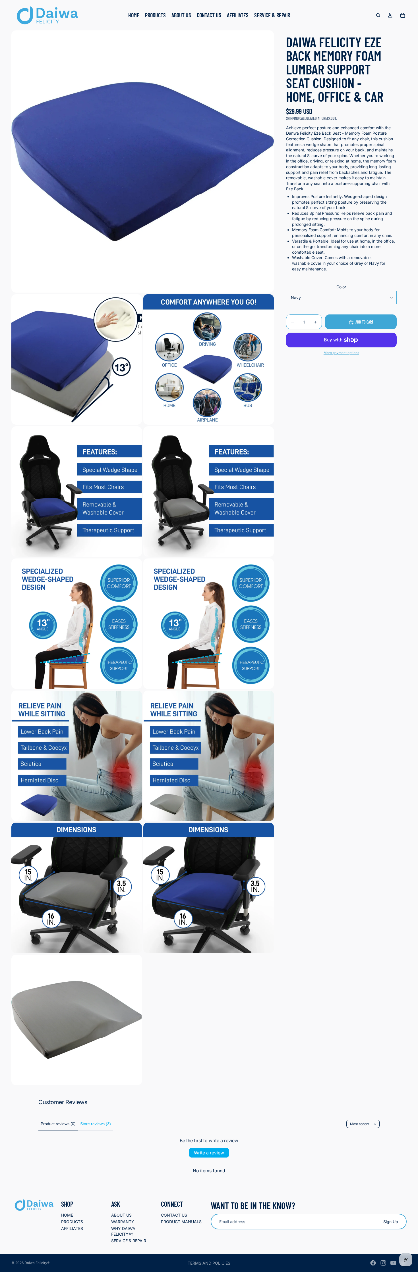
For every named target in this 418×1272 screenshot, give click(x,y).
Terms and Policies (209, 1263)
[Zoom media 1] (142, 161)
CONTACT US (174, 1215)
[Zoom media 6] (76, 623)
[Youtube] (393, 1263)
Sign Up (390, 1221)
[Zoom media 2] (76, 359)
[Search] (378, 15)
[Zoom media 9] (208, 756)
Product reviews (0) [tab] (58, 1123)
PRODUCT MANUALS (181, 1221)
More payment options (341, 353)
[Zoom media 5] (208, 491)
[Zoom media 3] (208, 359)
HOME (67, 1215)
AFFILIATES (72, 1228)
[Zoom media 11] (208, 888)
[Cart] (402, 15)
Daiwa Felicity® (36, 1263)
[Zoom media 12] (76, 1020)
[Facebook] (373, 1263)
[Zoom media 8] (76, 756)
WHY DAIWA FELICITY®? (123, 1231)
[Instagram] (383, 1263)
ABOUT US (121, 1215)
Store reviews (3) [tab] (95, 1123)
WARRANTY (122, 1221)
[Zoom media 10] (76, 888)
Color (341, 286)
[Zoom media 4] (76, 491)
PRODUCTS (72, 1221)
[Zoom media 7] (208, 623)
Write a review (209, 1153)
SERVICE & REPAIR (128, 1240)
